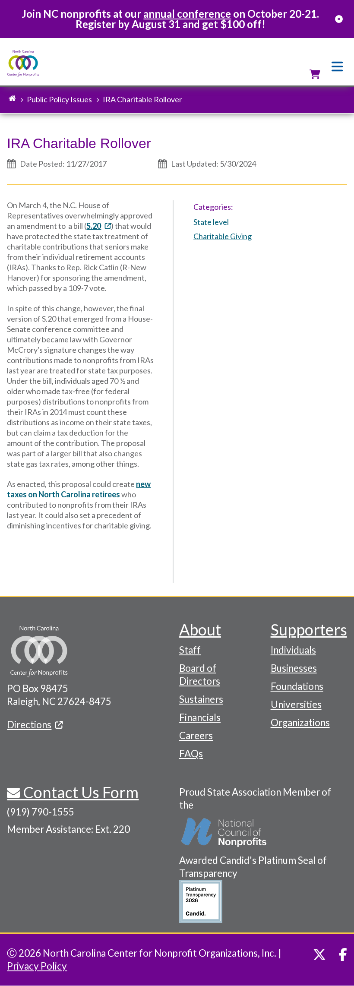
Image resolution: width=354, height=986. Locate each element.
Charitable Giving (222, 236)
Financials (200, 717)
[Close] (338, 19)
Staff (190, 650)
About (200, 629)
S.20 (93, 226)
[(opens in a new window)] (224, 833)
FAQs (191, 753)
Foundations (297, 686)
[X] (319, 954)
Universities (296, 704)
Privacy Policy (37, 966)
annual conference (187, 13)
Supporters (309, 629)
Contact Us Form (79, 792)
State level (211, 222)
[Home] (23, 63)
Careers (196, 735)
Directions (29, 724)
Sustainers (201, 699)
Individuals (293, 650)
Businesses (294, 668)
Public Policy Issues (60, 99)
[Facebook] (343, 954)
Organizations (300, 722)
